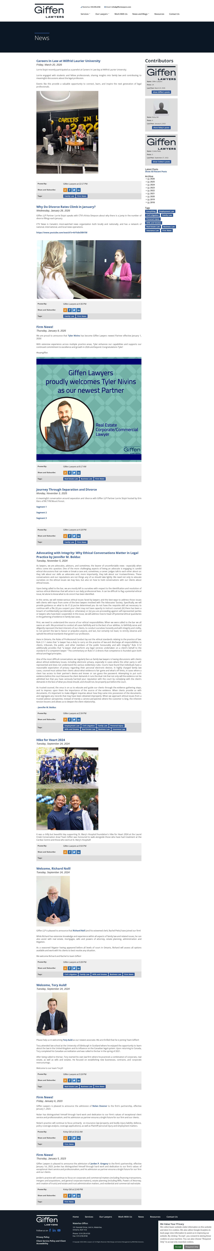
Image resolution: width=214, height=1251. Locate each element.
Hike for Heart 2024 (50, 740)
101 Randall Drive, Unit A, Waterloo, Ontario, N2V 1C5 (87, 1228)
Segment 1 (41, 506)
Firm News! (44, 327)
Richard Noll (79, 930)
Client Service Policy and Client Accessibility (51, 1242)
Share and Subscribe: (47, 190)
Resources (159, 14)
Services (85, 14)
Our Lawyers (101, 14)
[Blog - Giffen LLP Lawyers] (49, 11)
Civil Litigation (88, 725)
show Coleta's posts (161, 162)
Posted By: (42, 184)
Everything (151, 211)
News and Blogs (139, 14)
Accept (178, 1247)
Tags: (40, 196)
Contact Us (174, 14)
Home (76, 1216)
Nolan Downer (99, 1106)
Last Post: (150, 88)
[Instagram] (58, 1230)
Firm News (81, 196)
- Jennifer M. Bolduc (46, 707)
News (141, 1216)
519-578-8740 (82, 1236)
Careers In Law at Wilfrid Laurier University (68, 61)
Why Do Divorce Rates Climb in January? (65, 207)
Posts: (149, 85)
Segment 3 (41, 518)
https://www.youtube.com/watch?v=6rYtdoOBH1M (61, 232)
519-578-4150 (95, 7)
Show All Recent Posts (156, 172)
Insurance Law (119, 729)
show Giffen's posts (161, 92)
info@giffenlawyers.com (121, 7)
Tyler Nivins (74, 335)
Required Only (192, 1247)
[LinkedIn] (54, 1230)
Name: (149, 81)
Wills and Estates (72, 729)
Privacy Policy (42, 1237)
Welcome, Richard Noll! (53, 868)
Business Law (86, 479)
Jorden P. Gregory (99, 1163)
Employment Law (72, 725)
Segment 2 (41, 512)
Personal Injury (116, 725)
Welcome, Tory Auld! (51, 985)
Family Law (69, 196)
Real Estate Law (71, 479)
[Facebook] (50, 1230)
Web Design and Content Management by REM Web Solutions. (125, 1242)
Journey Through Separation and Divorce (66, 489)
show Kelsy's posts (161, 127)
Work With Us (121, 14)
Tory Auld (67, 1040)
